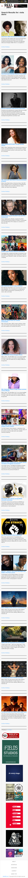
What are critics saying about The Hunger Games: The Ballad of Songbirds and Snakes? (14, 463)
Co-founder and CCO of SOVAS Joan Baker (12, 677)
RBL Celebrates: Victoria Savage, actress (11, 354)
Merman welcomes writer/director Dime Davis (13, 108)
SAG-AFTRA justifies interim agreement (11, 535)
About (14, 861)
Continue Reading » (5, 46)
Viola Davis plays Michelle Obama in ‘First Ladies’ (14, 74)
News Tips (14, 874)
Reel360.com (5, 876)
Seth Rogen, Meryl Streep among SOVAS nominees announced (11, 499)
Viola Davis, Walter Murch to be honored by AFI (13, 36)
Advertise (14, 864)
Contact (14, 871)
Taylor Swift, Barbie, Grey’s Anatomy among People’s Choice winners (12, 425)
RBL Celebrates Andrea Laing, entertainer (12, 286)
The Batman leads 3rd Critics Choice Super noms (14, 712)
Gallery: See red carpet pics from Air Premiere (13, 642)
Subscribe (14, 867)
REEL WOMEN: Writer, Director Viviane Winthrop (13, 607)
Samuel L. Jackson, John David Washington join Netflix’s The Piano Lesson (13, 572)
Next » (10, 729)
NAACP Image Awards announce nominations (13, 251)
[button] (2, 6)
